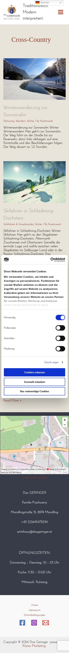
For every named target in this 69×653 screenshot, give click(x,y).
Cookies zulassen (34, 372)
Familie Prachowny (34, 502)
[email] (46, 622)
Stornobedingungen (34, 615)
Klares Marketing (34, 646)
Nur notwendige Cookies (34, 391)
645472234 (40, 522)
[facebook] (23, 622)
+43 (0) (26, 522)
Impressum (34, 610)
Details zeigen (51, 362)
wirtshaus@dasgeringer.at (34, 531)
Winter (30, 121)
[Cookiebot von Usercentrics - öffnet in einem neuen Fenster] (50, 259)
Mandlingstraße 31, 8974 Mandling (34, 512)
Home (34, 605)
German (44, 2)
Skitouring (8, 121)
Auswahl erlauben (34, 381)
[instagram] (34, 622)
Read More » (12, 400)
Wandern (21, 121)
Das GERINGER (34, 492)
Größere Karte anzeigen (34, 477)
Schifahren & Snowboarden (18, 224)
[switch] (60, 328)
